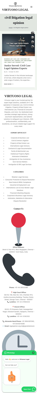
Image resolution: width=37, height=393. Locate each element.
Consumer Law (24, 59)
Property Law (19, 62)
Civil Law (16, 59)
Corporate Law (9, 60)
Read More (8, 84)
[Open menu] (32, 6)
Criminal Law (19, 60)
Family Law (11, 62)
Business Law (8, 59)
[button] (33, 353)
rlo (6, 71)
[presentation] (18, 45)
